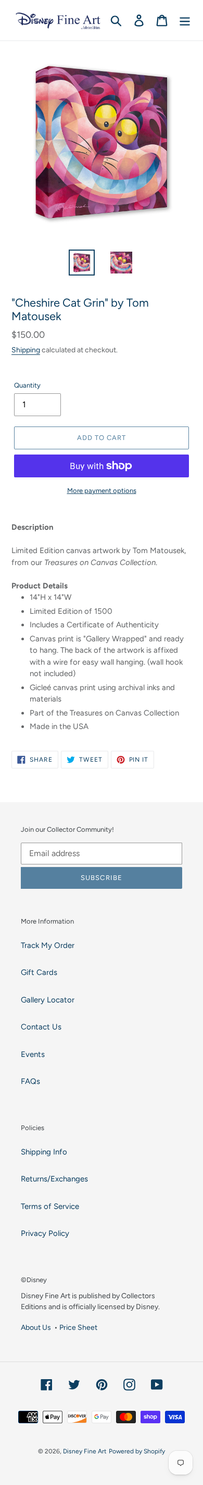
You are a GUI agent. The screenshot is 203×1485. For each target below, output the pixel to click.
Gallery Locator (47, 1000)
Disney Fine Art (85, 1451)
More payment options (101, 490)
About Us (36, 1327)
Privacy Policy (45, 1233)
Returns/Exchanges (54, 1179)
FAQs (30, 1081)
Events (33, 1054)
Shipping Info (44, 1152)
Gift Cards (39, 972)
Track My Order (47, 945)
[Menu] (184, 20)
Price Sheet (78, 1327)
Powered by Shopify (137, 1451)
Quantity (27, 385)
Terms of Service (50, 1206)
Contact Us (41, 1027)
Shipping (25, 350)
